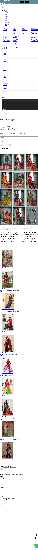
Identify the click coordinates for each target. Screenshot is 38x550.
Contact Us (4, 3)
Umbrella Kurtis (5, 46)
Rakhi (4, 76)
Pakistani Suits (23, 29)
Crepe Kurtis (4, 36)
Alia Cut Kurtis (5, 43)
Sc (9, 140)
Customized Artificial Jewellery (16, 69)
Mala (4, 75)
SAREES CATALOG (14, 28)
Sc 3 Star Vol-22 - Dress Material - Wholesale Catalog (9, 311)
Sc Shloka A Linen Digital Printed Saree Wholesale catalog (10, 460)
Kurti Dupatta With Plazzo (6, 41)
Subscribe (2, 468)
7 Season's (6, 16)
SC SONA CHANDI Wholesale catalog (7, 418)
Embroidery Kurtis (5, 47)
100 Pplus (6, 12)
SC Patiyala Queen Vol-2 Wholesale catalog (8, 375)
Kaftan (4, 33)
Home (2, 10)
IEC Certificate (3, 482)
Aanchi (6, 20)
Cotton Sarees (14, 30)
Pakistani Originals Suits (25, 33)
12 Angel (6, 13)
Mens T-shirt (4, 53)
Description (3, 115)
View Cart (3, 485)
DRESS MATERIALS (11, 141)
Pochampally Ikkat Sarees (16, 39)
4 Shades (6, 14)
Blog (2, 480)
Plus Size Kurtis (5, 37)
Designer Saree (14, 29)
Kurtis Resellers (5, 85)
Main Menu (3, 97)
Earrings (4, 73)
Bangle (4, 72)
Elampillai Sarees (15, 37)
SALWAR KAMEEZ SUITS (25, 28)
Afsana (6, 25)
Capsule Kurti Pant (5, 35)
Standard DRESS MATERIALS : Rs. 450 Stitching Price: (7, 148)
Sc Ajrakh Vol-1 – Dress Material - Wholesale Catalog (9, 290)
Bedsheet (4, 65)
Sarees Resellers (5, 84)
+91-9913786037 (3, 0)
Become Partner (4, 479)
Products (3, 111)
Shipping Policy (4, 493)
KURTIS (4, 28)
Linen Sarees (14, 40)
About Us (3, 478)
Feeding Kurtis (5, 29)
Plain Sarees (14, 33)
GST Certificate (3, 481)
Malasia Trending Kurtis (6, 40)
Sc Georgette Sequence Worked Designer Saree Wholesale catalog (11, 354)
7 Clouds (6, 15)
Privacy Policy (3, 492)
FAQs (2, 495)
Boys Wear (4, 60)
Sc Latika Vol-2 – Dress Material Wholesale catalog (9, 439)
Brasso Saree (14, 46)
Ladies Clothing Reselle (6, 83)
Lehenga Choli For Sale (6, 87)
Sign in (6, 3)
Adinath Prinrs (7, 24)
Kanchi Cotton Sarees (15, 47)
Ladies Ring (4, 77)
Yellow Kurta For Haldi (6, 52)
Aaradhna (6, 21)
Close (4, 7)
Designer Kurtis (5, 30)
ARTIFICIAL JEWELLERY (6, 69)
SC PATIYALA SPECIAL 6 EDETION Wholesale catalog (10, 396)
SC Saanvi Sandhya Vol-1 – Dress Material (7, 332)
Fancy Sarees (14, 44)
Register (9, 3)
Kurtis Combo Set (5, 39)
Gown (4, 32)
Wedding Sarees (15, 32)
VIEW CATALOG (4, 267)
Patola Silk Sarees (15, 41)
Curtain (13, 65)
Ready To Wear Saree (15, 43)
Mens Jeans (4, 54)
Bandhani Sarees (15, 35)
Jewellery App (5, 79)
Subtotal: (1, 8)
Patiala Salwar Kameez (24, 32)
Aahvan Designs (7, 18)
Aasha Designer (7, 22)
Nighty (4, 94)
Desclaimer (3, 494)
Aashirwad (6, 23)
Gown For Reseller (5, 88)
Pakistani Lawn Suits (24, 30)
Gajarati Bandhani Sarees (16, 36)
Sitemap (3, 496)
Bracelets (4, 70)
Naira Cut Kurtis (5, 44)
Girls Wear (4, 61)
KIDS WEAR (4, 59)
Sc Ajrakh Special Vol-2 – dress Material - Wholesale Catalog (11, 268)
